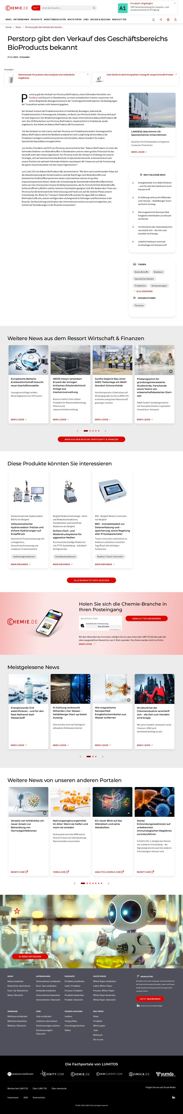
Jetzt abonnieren (150, 998)
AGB (26, 1097)
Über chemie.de (58, 1088)
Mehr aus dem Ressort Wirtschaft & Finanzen (91, 439)
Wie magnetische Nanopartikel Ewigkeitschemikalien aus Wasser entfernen (154, 215)
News (96, 1016)
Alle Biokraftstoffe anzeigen (91, 580)
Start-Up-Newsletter (17, 990)
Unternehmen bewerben (48, 995)
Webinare (98, 1034)
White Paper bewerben (104, 995)
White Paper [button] (74, 19)
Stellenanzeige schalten (48, 1025)
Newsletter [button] (119, 19)
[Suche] (94, 8)
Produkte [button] (36, 19)
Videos (68, 1030)
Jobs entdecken (43, 1016)
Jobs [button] (86, 19)
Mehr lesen (85, 643)
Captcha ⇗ (115, 629)
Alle (35, 8)
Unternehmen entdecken (48, 981)
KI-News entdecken (30, 956)
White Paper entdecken (104, 981)
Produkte (97, 1021)
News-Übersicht (15, 995)
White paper (99, 1025)
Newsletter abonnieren (147, 618)
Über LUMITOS (40, 1088)
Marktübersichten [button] (55, 19)
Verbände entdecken (46, 990)
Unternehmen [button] (21, 19)
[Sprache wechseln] (168, 19)
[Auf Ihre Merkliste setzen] (154, 19)
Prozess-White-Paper (103, 990)
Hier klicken (103, 626)
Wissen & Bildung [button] (100, 19)
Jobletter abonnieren (46, 1021)
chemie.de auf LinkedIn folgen (151, 1006)
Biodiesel (33, 97)
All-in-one (98, 1039)
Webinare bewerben (17, 1021)
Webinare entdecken (17, 1016)
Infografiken (71, 1021)
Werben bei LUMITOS (17, 1088)
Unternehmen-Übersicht (48, 999)
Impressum (13, 1097)
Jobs (95, 1030)
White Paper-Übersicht (104, 999)
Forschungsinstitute (75, 1025)
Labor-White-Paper (102, 985)
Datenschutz (39, 1097)
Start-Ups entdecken (46, 985)
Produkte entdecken (74, 981)
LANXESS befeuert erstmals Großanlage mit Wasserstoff (152, 243)
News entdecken (15, 981)
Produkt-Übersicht (74, 999)
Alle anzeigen (144, 291)
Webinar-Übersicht (16, 1025)
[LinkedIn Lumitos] (174, 1097)
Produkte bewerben (74, 995)
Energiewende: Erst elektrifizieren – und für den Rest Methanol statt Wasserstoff (155, 186)
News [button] (9, 19)
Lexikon (68, 1016)
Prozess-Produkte (73, 990)
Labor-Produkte (72, 985)
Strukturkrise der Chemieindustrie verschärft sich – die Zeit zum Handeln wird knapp (155, 230)
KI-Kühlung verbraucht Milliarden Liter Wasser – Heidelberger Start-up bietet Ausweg (155, 200)
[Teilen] (161, 19)
